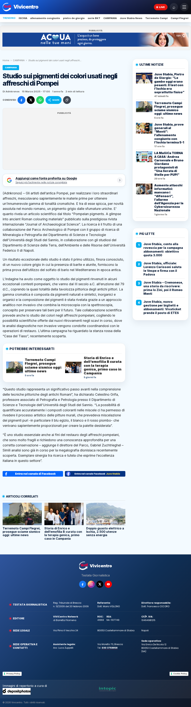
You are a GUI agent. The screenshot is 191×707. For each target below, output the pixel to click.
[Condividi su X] (31, 100)
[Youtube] (108, 584)
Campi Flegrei (179, 18)
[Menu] (184, 7)
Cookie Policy (180, 673)
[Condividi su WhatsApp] (40, 100)
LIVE (162, 7)
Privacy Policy (13, 673)
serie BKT (94, 18)
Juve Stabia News (131, 18)
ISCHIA (23, 18)
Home (6, 60)
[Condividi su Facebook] (21, 100)
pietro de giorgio (74, 18)
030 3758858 (110, 647)
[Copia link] (67, 100)
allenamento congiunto (45, 18)
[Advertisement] (64, 141)
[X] (99, 584)
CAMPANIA (110, 18)
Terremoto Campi (156, 18)
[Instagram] (91, 584)
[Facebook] (82, 584)
